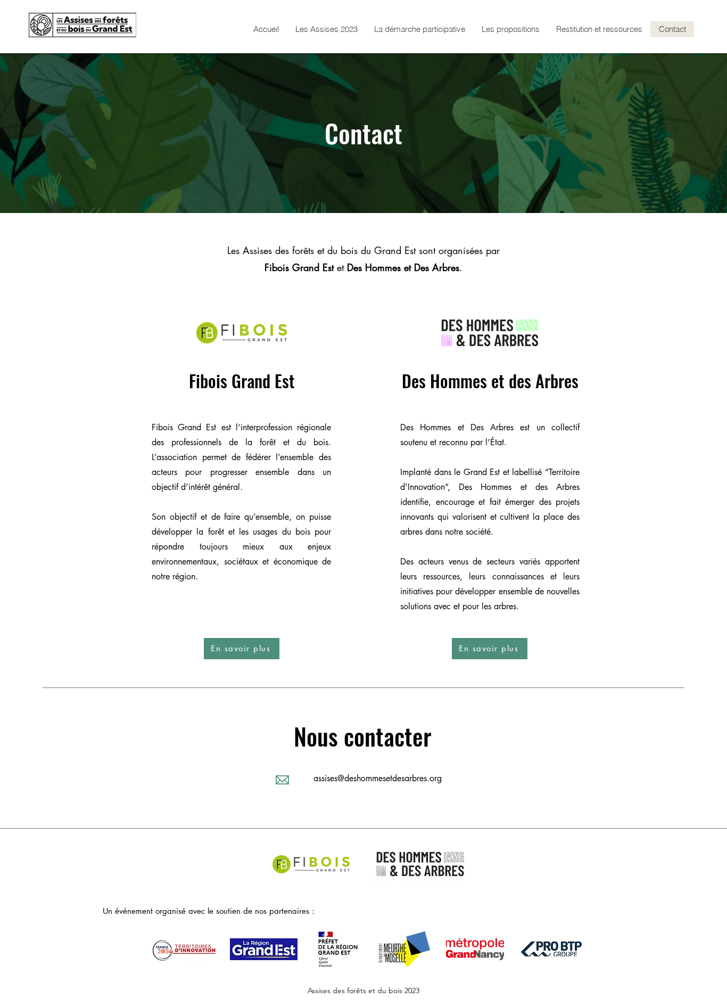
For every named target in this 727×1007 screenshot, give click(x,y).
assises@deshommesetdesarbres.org (377, 778)
